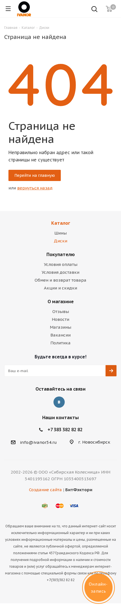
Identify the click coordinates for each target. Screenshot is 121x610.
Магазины (60, 327)
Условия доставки (60, 272)
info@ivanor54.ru (38, 442)
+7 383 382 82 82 (65, 429)
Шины (60, 233)
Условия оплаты (60, 264)
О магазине (61, 301)
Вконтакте (59, 402)
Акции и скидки (60, 288)
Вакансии (60, 335)
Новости (60, 319)
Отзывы (60, 311)
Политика (60, 342)
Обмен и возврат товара (60, 280)
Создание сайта (45, 489)
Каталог (60, 223)
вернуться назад (35, 188)
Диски (60, 240)
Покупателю (60, 254)
